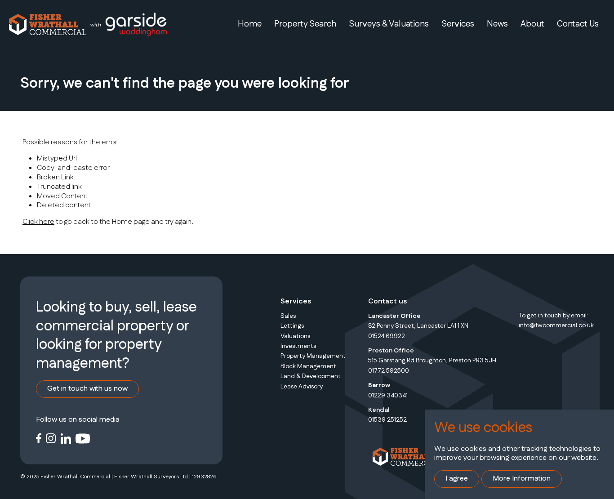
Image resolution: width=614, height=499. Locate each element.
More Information (522, 478)
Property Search (305, 24)
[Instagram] (51, 438)
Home (250, 24)
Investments (298, 346)
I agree (456, 478)
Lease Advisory (301, 386)
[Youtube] (83, 438)
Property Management (313, 356)
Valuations (295, 336)
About (532, 24)
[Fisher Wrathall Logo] (47, 24)
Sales (288, 316)
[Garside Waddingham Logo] (128, 24)
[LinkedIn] (66, 438)
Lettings (292, 325)
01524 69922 (386, 336)
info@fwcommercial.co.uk (556, 325)
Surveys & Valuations (389, 24)
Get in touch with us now (87, 388)
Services (457, 24)
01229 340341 (388, 395)
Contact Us (578, 24)
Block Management (308, 366)
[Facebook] (38, 438)
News (497, 24)
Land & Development (310, 376)
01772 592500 (388, 370)
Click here (38, 222)
